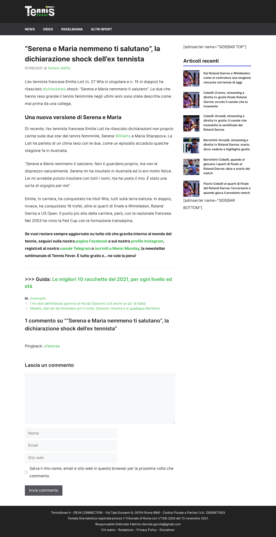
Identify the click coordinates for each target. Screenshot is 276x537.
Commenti (38, 298)
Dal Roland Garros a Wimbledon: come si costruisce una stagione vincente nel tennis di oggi (227, 77)
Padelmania (72, 29)
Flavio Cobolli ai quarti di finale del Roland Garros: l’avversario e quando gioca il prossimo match (227, 188)
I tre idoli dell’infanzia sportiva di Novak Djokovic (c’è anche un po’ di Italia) (88, 303)
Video (48, 29)
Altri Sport (101, 29)
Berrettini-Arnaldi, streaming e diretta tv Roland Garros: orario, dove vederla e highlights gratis (226, 144)
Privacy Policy (147, 530)
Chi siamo (108, 530)
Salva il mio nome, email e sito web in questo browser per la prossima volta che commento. (101, 472)
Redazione (126, 530)
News (30, 29)
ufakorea (52, 346)
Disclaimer (167, 530)
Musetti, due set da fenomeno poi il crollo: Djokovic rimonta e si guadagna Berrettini (95, 308)
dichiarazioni (54, 89)
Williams (123, 136)
